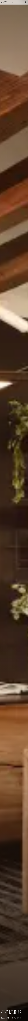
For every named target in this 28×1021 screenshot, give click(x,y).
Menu (14, 2)
